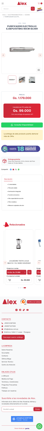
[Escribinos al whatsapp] (39, 426)
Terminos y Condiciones (10, 382)
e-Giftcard (5, 376)
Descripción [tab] (8, 179)
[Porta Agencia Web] (27, 428)
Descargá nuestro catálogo (13, 337)
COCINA (27, 15)
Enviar (37, 409)
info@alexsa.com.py (11, 329)
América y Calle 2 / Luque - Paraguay (17, 332)
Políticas (4, 388)
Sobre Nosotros (7, 350)
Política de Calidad (34, 302)
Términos (25, 419)
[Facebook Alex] (20, 309)
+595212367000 (10, 323)
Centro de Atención (8, 365)
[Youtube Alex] (28, 309)
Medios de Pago (7, 379)
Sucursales (5, 353)
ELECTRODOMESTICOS (15, 15)
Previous (3, 55)
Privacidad (19, 419)
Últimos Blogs (6, 359)
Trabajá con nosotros (9, 391)
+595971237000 (10, 326)
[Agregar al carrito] (29, 272)
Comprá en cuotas (13, 268)
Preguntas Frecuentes (9, 385)
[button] (3, 3)
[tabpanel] (22, 195)
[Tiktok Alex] (24, 309)
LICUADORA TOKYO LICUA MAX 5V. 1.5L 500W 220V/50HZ (19, 262)
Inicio (4, 15)
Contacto (5, 356)
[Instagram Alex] (16, 309)
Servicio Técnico (7, 362)
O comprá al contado (13, 276)
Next (40, 55)
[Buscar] (33, 9)
